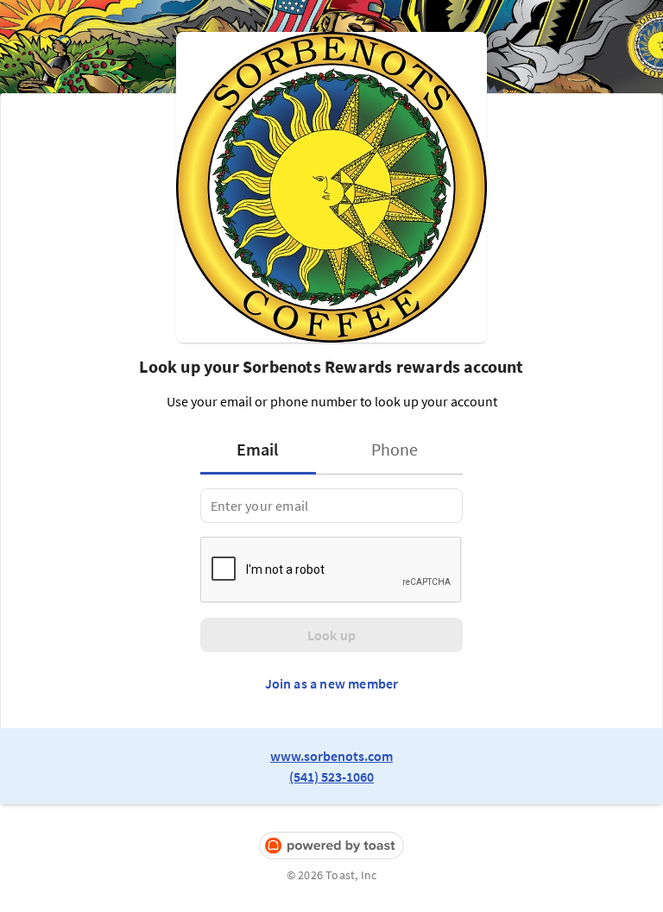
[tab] (263, 449)
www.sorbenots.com (331, 755)
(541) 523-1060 (331, 776)
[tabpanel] (331, 505)
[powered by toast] (331, 846)
